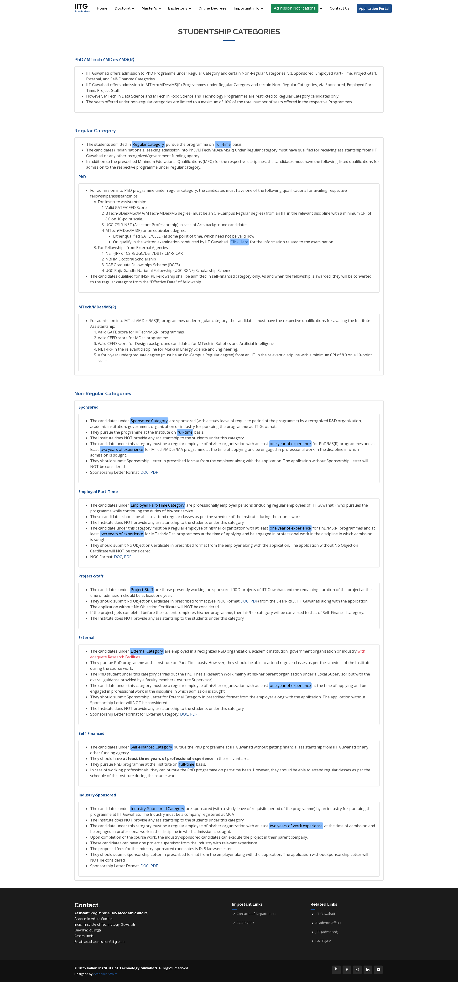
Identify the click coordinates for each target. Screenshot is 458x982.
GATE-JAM (323, 941)
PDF (154, 472)
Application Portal (374, 8)
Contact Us (339, 8)
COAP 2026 (245, 923)
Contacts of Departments (256, 913)
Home (102, 8)
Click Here (239, 241)
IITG (82, 7)
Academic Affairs (328, 923)
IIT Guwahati (325, 913)
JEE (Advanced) (326, 932)
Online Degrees (212, 8)
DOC (145, 472)
